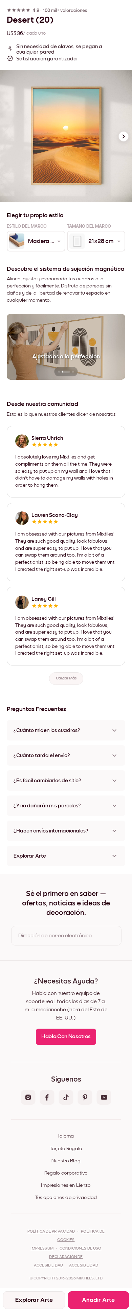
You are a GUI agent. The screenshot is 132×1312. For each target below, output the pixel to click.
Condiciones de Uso (81, 1249)
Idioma (66, 1136)
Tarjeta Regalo (66, 1148)
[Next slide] (123, 136)
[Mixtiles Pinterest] (85, 1098)
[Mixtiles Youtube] (103, 1098)
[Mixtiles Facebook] (47, 1098)
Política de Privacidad (51, 1232)
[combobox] (35, 241)
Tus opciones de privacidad (66, 1197)
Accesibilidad (83, 1265)
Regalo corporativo (66, 1173)
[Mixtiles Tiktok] (66, 1098)
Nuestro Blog (66, 1160)
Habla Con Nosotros (66, 1036)
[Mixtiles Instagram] (28, 1098)
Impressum (41, 1249)
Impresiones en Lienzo (66, 1185)
